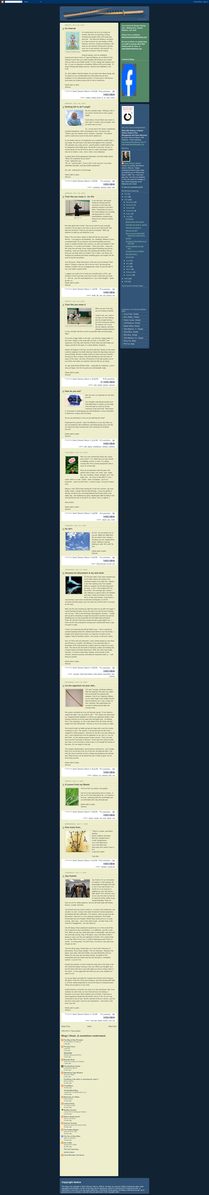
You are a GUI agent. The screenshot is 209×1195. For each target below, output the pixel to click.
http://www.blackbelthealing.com (133, 144)
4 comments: (106, 769)
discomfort (107, 674)
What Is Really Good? (72, 1117)
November (130, 205)
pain (113, 187)
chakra (88, 97)
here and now (101, 564)
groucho (103, 187)
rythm (113, 520)
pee (101, 295)
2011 (126, 197)
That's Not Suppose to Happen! (74, 1061)
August (129, 214)
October (129, 208)
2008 (126, 281)
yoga (108, 97)
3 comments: (106, 289)
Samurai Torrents (70, 1123)
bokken (95, 775)
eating (90, 446)
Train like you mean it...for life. (79, 197)
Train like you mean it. (75, 304)
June (128, 261)
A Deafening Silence (70, 1068)
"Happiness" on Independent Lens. (75, 1092)
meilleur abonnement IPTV (72, 1055)
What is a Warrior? (70, 1138)
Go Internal (70, 28)
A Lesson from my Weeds (77, 784)
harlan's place (69, 1152)
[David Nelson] (129, 95)
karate (100, 385)
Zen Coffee (68, 1143)
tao (104, 295)
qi (104, 97)
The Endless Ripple (71, 1130)
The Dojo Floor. (69, 1047)
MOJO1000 (68, 1053)
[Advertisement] (68, 1166)
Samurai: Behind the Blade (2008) (75, 1125)
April (128, 266)
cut (100, 775)
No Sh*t (68, 529)
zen (113, 295)
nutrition (105, 446)
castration (96, 187)
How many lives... (73, 827)
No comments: (105, 91)
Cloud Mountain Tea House (74, 1155)
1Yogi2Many (68, 1086)
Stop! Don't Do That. (70, 1131)
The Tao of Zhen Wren (72, 1136)
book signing (97, 674)
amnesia (76, 674)
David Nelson (126, 62)
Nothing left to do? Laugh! (77, 107)
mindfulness (97, 446)
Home (89, 1026)
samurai (105, 775)
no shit (109, 564)
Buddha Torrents (70, 1110)
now (110, 1020)
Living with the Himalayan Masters (75, 1112)
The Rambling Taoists (72, 1066)
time (104, 818)
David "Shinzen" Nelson (132, 163)
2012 (126, 194)
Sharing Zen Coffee (70, 1144)
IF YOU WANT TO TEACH (72, 1042)
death (94, 295)
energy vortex (96, 97)
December (130, 202)
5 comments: (106, 513)
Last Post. (67, 1048)
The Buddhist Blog (71, 1090)
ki (102, 97)
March (128, 269)
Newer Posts (65, 1026)
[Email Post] (113, 91)
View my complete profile (133, 187)
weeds (109, 818)
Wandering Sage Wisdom (73, 1073)
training (108, 295)
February (129, 272)
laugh (109, 187)
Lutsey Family (69, 1103)
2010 (126, 200)
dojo (95, 385)
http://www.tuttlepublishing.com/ (133, 142)
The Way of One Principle (73, 1040)
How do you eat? (73, 391)
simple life (111, 867)
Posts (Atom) (75, 1031)
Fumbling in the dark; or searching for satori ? (81, 1079)
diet (85, 446)
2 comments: (106, 440)
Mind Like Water (69, 1074)
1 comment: (106, 181)
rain (108, 520)
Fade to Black (68, 1099)
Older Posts (112, 1026)
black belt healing (86, 674)
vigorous (112, 385)
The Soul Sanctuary (71, 1149)
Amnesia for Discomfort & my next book (84, 573)
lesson (91, 818)
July (128, 217)
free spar (94, 1020)
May (128, 263)
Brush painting (68, 1081)
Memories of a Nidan (71, 1097)
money (96, 818)
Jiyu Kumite (70, 876)
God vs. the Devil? (70, 1118)
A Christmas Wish (69, 1105)
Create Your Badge (127, 98)
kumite (105, 1020)
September (130, 211)
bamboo (104, 867)
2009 (126, 279)
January (129, 275)
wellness (112, 446)
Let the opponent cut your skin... (80, 686)
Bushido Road (69, 1060)
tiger (109, 775)
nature (104, 520)
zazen (113, 97)
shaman (112, 676)
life (98, 295)
